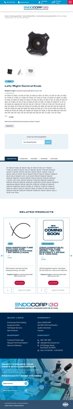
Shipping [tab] (44, 159)
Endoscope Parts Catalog (16, 322)
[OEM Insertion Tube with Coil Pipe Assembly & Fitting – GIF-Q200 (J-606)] (20, 253)
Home (7, 16)
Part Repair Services (14, 328)
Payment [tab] (34, 159)
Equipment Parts (13, 325)
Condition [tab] (24, 159)
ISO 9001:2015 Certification (48, 325)
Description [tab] (11, 159)
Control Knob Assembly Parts (47, 16)
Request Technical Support (17, 343)
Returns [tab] (54, 159)
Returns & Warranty (14, 345)
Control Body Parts (29, 16)
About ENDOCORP (44, 322)
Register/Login (10, 91)
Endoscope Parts (16, 16)
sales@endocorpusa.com (50, 343)
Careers (40, 330)
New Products (12, 330)
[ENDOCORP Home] (36, 8)
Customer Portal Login (15, 340)
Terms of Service (19, 405)
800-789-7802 (46, 340)
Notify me (9, 126)
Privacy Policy (9, 405)
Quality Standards (44, 328)
